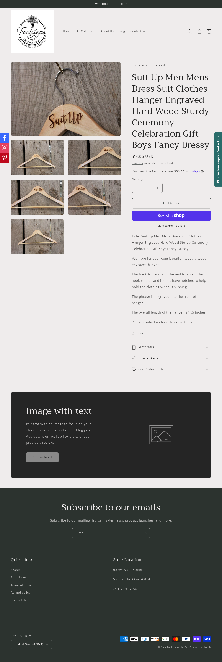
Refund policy (20, 592)
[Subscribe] (145, 533)
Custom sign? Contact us (218, 158)
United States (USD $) (29, 644)
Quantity (137, 179)
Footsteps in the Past (178, 647)
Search (16, 570)
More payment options (172, 225)
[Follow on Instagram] (4, 148)
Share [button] (141, 333)
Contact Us (18, 600)
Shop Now (18, 577)
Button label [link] (42, 457)
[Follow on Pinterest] (4, 158)
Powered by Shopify (200, 647)
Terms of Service (22, 585)
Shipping (137, 163)
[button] (190, 31)
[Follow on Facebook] (4, 138)
